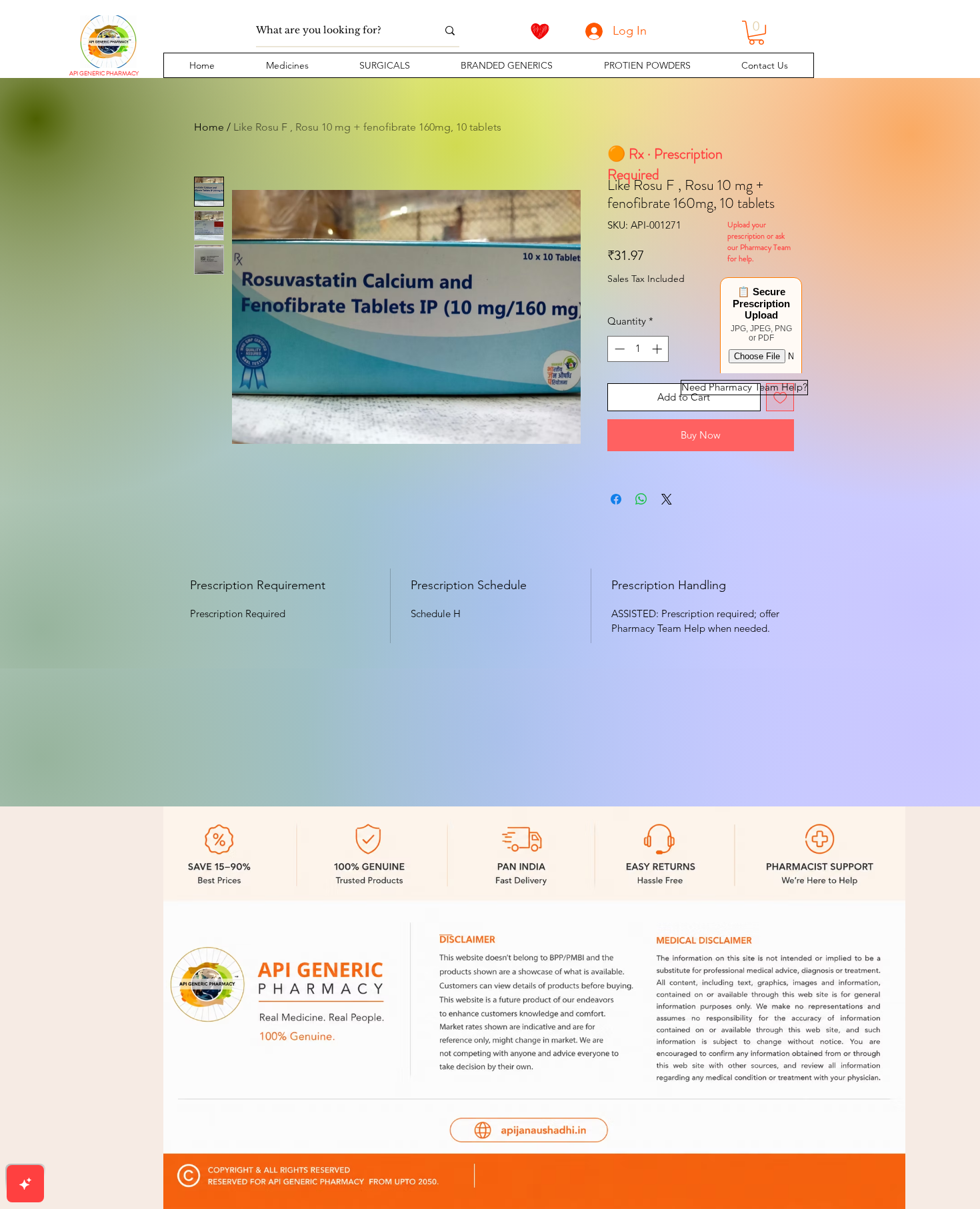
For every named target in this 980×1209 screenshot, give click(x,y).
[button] (286, 65)
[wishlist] (540, 31)
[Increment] (658, 349)
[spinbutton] (638, 349)
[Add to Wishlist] (780, 397)
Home (209, 127)
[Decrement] (618, 349)
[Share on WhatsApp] (641, 499)
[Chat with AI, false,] (25, 1183)
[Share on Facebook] (616, 499)
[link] (756, 33)
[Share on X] (667, 499)
